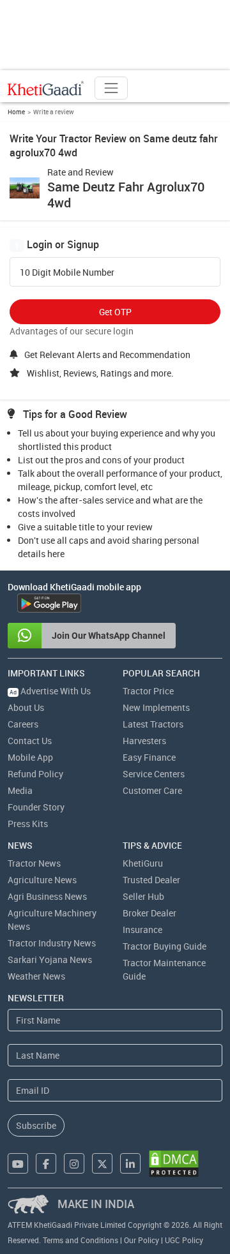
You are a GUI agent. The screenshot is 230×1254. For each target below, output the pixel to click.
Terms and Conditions (80, 1240)
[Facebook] (46, 1163)
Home (16, 111)
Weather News (36, 976)
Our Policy (141, 1240)
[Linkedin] (130, 1163)
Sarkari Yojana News (50, 959)
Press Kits (28, 823)
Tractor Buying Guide (164, 946)
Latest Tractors (153, 724)
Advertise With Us (50, 691)
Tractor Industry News (52, 943)
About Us (26, 707)
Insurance (142, 929)
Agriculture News (42, 880)
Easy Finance (149, 757)
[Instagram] (74, 1163)
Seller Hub (143, 896)
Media (20, 790)
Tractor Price (148, 691)
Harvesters (144, 741)
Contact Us (30, 741)
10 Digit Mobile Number (67, 272)
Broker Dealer (149, 913)
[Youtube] (18, 1163)
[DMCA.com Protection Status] (173, 1163)
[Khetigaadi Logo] (46, 88)
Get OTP (115, 312)
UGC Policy (184, 1240)
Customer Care (152, 790)
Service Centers (154, 774)
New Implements (156, 707)
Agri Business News (47, 896)
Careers (23, 724)
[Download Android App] (49, 603)
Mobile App (30, 757)
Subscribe (36, 1125)
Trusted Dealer (151, 880)
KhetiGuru (143, 863)
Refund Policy (35, 774)
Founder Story (36, 807)
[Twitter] (102, 1163)
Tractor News (34, 863)
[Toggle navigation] (111, 88)
